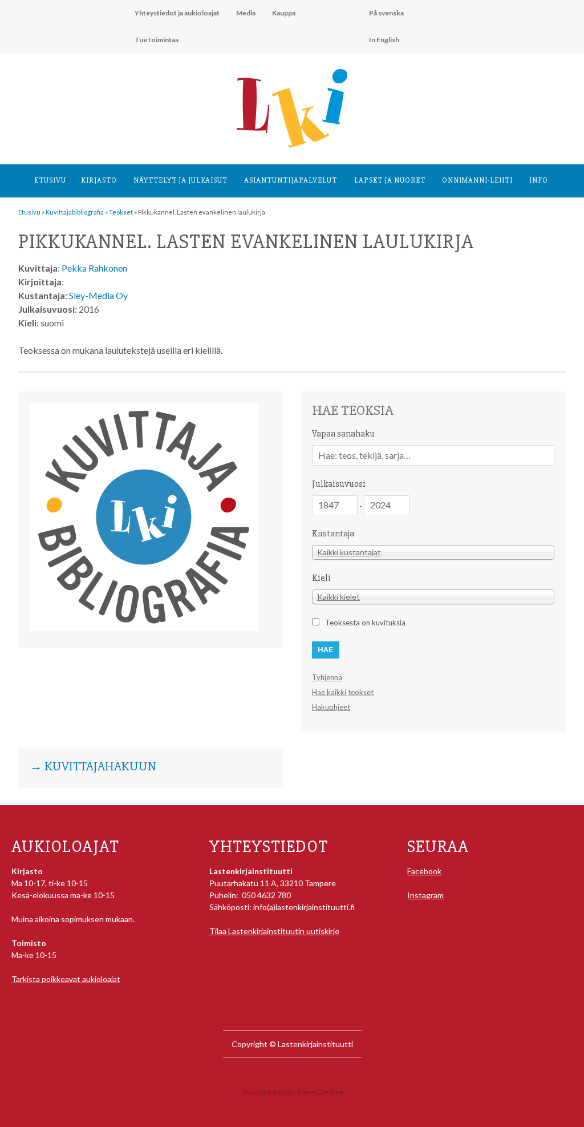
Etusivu (50, 180)
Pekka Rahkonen (94, 267)
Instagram (425, 895)
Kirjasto (99, 180)
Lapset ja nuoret (389, 180)
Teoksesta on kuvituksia (365, 622)
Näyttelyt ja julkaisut (180, 180)
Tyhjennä (327, 677)
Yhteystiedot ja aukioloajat (177, 13)
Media (246, 13)
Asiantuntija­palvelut (290, 180)
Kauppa (283, 13)
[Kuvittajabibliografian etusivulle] (144, 628)
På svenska (386, 13)
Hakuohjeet (331, 707)
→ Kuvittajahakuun (93, 767)
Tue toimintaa (157, 39)
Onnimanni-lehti (477, 180)
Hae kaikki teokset (343, 692)
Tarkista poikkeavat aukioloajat (65, 979)
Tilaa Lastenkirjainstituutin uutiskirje (274, 931)
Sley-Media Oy (98, 295)
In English (384, 39)
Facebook (424, 871)
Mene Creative (320, 1092)
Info (538, 180)
